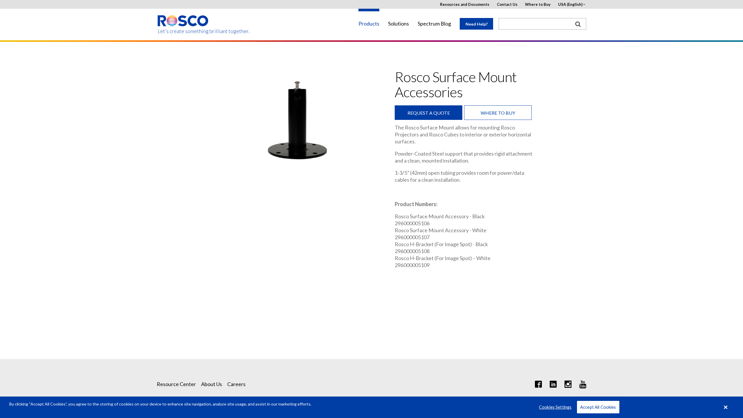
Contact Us (507, 4)
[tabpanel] (297, 121)
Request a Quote (428, 113)
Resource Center (176, 384)
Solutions (398, 24)
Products (368, 24)
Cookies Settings (555, 407)
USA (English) (570, 4)
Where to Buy (538, 4)
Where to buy (498, 113)
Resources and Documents (464, 4)
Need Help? (477, 23)
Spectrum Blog (434, 24)
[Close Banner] (726, 407)
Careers (236, 384)
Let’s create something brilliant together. (183, 31)
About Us (211, 384)
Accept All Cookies (598, 407)
